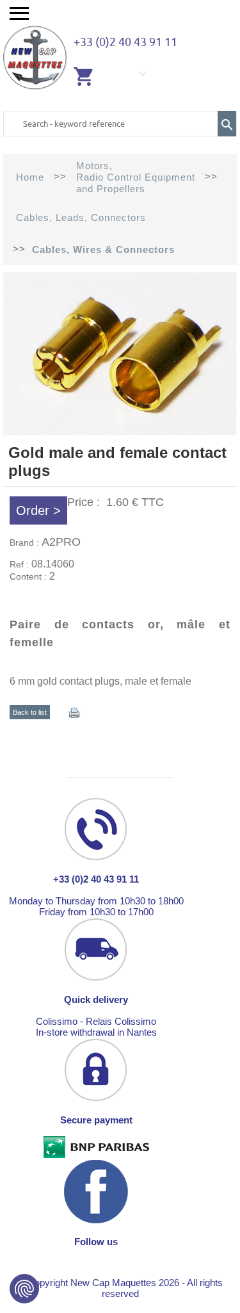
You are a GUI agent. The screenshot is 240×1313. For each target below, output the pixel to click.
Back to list (30, 712)
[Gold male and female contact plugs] (120, 432)
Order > (38, 510)
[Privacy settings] (24, 1288)
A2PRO (61, 541)
